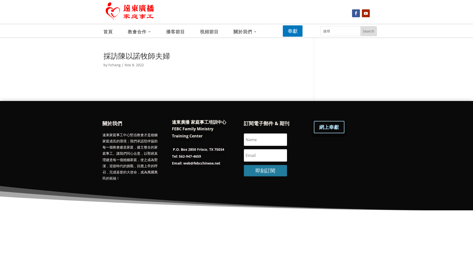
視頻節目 (209, 32)
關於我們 (243, 32)
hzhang (114, 65)
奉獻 (293, 31)
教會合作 (137, 32)
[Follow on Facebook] (356, 13)
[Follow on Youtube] (366, 13)
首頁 (108, 32)
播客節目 (175, 32)
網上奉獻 (329, 127)
